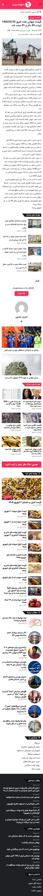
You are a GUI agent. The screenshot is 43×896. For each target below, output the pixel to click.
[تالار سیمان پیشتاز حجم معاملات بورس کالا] (34, 637)
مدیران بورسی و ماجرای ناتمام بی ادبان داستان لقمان (14, 678)
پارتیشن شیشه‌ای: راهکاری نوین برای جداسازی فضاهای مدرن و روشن (15, 224)
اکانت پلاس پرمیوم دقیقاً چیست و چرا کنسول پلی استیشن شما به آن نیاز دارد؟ (15, 591)
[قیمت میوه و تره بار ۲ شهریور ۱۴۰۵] (34, 525)
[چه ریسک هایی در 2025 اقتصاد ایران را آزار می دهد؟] (11, 394)
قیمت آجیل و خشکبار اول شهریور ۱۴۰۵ (16, 556)
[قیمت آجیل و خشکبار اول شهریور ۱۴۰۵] (34, 558)
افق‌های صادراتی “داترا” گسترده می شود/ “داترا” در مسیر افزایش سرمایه (14, 694)
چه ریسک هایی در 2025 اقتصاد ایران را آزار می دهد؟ (12, 403)
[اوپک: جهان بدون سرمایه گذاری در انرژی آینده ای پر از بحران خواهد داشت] (34, 251)
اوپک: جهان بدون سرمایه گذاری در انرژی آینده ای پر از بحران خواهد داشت (14, 252)
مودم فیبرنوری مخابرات (30, 746)
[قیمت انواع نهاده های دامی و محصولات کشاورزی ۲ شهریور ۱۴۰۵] (34, 535)
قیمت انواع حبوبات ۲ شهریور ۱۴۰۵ (15, 512)
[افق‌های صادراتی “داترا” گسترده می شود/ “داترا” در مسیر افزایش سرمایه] (34, 696)
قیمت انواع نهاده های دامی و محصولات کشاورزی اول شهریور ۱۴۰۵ (14, 568)
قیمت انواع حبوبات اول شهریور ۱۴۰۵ (14, 545)
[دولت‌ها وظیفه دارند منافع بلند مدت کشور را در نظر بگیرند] (34, 726)
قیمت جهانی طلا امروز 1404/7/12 (13, 450)
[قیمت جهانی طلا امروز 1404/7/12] (11, 441)
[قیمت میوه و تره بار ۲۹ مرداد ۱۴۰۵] (34, 603)
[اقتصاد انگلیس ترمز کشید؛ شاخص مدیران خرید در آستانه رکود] (31, 418)
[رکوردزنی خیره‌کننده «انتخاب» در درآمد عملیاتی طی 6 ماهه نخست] (34, 667)
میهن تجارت (36, 890)
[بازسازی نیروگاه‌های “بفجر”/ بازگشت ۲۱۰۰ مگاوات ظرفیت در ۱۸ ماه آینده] (34, 711)
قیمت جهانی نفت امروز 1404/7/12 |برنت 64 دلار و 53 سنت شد (32, 451)
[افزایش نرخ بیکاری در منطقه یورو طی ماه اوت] (11, 418)
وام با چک (35, 768)
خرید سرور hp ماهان (31, 761)
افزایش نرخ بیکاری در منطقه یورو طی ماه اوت (12, 426)
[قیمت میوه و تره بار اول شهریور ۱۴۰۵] (34, 580)
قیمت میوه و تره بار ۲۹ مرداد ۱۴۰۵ (15, 601)
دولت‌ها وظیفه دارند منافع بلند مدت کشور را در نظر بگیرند (14, 722)
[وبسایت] (21, 321)
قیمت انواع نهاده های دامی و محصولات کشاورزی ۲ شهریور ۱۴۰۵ (15, 535)
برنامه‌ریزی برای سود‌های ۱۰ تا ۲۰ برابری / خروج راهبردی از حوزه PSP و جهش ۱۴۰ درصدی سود (14, 651)
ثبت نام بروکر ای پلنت (31, 757)
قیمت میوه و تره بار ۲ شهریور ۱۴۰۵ (15, 523)
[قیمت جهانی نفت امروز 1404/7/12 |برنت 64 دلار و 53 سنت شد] (31, 441)
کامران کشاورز (22, 317)
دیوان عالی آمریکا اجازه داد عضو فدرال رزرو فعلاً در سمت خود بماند (32, 403)
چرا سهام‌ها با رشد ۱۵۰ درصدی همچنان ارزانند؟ (14, 619)
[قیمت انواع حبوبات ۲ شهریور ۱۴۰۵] (34, 514)
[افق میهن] (21, 4)
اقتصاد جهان (25, 12)
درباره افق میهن (34, 883)
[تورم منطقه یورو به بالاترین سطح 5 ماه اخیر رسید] (34, 267)
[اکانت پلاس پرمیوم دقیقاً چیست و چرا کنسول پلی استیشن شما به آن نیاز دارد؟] (34, 591)
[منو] (40, 5)
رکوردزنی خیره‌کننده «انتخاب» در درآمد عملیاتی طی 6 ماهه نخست (14, 665)
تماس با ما (36, 879)
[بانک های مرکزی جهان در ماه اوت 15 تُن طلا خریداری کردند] (34, 239)
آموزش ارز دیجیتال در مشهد (28, 750)
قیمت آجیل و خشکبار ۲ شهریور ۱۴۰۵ (25, 502)
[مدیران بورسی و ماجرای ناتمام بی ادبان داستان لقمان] (34, 682)
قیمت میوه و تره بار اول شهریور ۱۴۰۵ (14, 578)
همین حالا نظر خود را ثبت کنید (21, 464)
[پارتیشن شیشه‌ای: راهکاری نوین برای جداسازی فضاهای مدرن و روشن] (34, 223)
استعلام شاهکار (33, 754)
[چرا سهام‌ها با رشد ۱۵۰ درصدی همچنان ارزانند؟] (34, 623)
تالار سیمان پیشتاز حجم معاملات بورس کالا (16, 634)
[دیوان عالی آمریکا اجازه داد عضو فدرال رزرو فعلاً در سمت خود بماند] (31, 394)
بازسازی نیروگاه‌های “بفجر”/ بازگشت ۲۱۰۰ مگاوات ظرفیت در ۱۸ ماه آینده (14, 709)
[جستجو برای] (3, 5)
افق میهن (35, 12)
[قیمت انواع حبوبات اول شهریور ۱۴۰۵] (34, 547)
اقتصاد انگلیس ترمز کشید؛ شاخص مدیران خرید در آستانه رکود (32, 427)
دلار (36, 281)
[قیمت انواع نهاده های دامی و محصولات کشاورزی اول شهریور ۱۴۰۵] (34, 568)
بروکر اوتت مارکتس (32, 765)
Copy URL (21, 293)
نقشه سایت (36, 886)
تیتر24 (37, 743)
